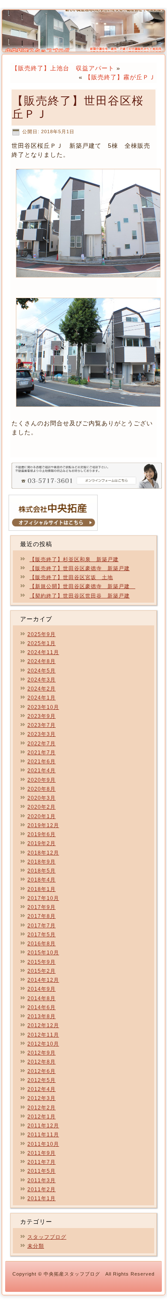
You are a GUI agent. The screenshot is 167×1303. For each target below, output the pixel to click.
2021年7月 (41, 753)
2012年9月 (41, 1053)
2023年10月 (43, 707)
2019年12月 (43, 825)
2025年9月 (41, 634)
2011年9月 (41, 1153)
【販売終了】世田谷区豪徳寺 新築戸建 (80, 568)
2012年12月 (43, 1025)
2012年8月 (41, 1062)
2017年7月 (41, 926)
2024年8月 (41, 661)
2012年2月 (41, 1108)
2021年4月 (41, 771)
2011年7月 (41, 1162)
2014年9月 (41, 989)
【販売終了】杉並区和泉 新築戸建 (74, 559)
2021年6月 (41, 762)
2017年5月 (41, 935)
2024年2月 (41, 689)
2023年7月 (41, 725)
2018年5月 (41, 871)
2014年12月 (43, 980)
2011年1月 (41, 1198)
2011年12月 (43, 1126)
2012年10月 (43, 1044)
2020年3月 (41, 798)
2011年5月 (41, 1171)
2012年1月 (41, 1117)
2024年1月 (41, 698)
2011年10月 (43, 1144)
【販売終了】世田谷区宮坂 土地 (71, 577)
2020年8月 (41, 789)
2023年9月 (41, 716)
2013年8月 (41, 1016)
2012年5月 (41, 1080)
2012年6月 (41, 1071)
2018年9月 (41, 862)
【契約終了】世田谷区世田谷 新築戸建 (80, 596)
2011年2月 (41, 1189)
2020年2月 (41, 807)
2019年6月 (41, 834)
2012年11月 (43, 1035)
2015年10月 (43, 953)
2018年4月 (41, 880)
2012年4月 (41, 1089)
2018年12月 (43, 853)
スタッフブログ (46, 1237)
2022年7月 (41, 744)
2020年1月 (41, 816)
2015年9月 (41, 962)
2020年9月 (41, 780)
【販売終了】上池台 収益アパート (63, 68)
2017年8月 (41, 916)
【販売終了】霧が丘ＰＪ (120, 77)
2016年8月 (41, 944)
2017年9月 (41, 907)
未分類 (35, 1246)
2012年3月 (41, 1098)
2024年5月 (41, 671)
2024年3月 (41, 680)
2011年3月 (41, 1180)
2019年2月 (41, 843)
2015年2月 (41, 971)
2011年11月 (43, 1135)
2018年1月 (41, 889)
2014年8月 (41, 998)
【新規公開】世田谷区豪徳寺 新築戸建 (82, 586)
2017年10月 (43, 898)
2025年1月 (41, 643)
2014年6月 (41, 1007)
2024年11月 (43, 652)
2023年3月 (41, 734)
